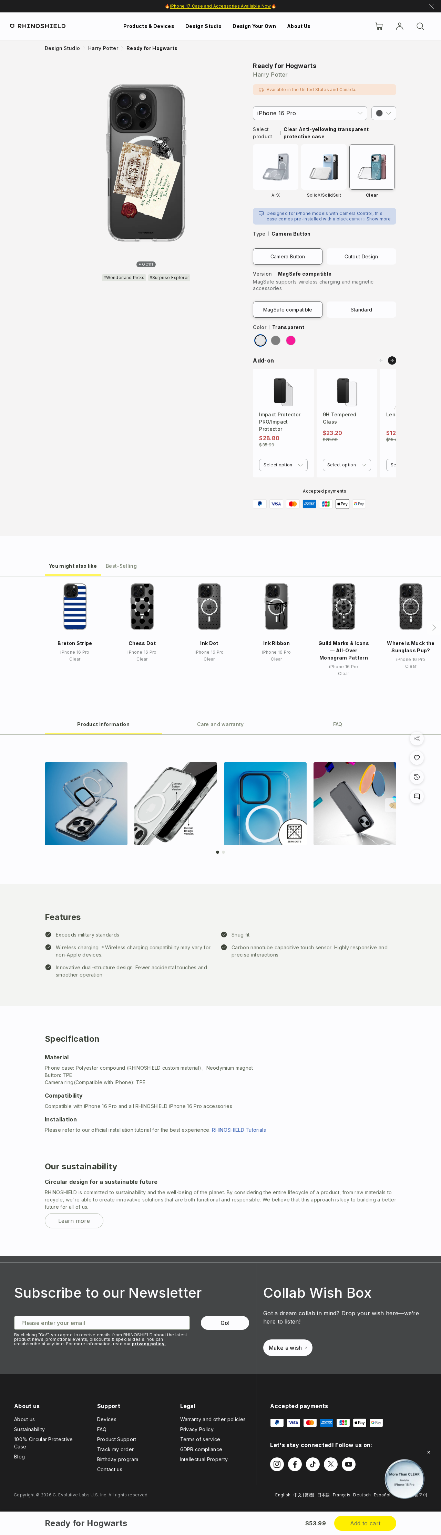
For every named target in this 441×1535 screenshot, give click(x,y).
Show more (379, 218)
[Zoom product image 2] (175, 803)
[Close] (428, 1452)
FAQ (102, 1429)
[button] (383, 113)
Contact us (109, 1469)
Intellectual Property (204, 1459)
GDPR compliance (201, 1449)
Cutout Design (361, 256)
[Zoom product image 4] (355, 803)
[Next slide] (392, 360)
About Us (299, 26)
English (282, 1494)
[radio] (260, 340)
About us (24, 1419)
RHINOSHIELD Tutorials (239, 1130)
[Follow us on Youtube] (349, 1464)
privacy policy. (149, 1343)
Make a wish (285, 1347)
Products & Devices (148, 26)
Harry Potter (270, 74)
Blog (19, 1456)
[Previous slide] (381, 360)
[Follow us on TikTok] (313, 1464)
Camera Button (287, 256)
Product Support (116, 1439)
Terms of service (200, 1439)
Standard (361, 310)
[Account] (399, 26)
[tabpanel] (220, 995)
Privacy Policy (197, 1429)
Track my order (115, 1449)
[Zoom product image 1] (86, 803)
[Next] (434, 628)
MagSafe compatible (287, 310)
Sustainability (29, 1429)
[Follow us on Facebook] (295, 1464)
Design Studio (203, 26)
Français (342, 1494)
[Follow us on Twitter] (331, 1464)
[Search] (420, 26)
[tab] (73, 565)
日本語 (323, 1494)
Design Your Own (254, 26)
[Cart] (379, 26)
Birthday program (117, 1459)
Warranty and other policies (213, 1419)
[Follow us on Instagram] (277, 1464)
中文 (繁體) (304, 1494)
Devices (106, 1419)
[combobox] (283, 465)
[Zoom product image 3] (265, 803)
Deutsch (362, 1494)
